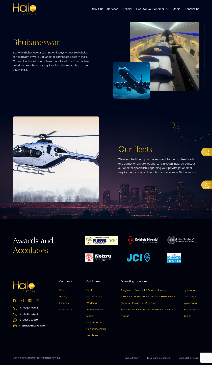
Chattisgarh (190, 296)
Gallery (127, 9)
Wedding (91, 303)
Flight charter (94, 322)
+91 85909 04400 (28, 314)
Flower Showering (96, 329)
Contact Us (192, 9)
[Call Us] (206, 152)
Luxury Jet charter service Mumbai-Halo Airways (148, 296)
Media (176, 9)
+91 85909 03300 (28, 308)
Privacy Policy (131, 358)
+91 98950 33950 (28, 319)
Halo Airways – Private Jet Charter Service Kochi (148, 309)
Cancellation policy (189, 358)
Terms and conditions (158, 358)
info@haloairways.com (32, 325)
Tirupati (125, 316)
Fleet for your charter (150, 9)
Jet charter (92, 335)
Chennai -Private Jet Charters (138, 303)
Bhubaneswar (191, 309)
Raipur (187, 316)
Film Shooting (94, 296)
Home (62, 290)
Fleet (89, 290)
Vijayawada (190, 303)
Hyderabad (190, 290)
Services (112, 9)
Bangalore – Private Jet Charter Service (143, 290)
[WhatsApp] (206, 185)
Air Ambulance (94, 309)
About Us (97, 9)
